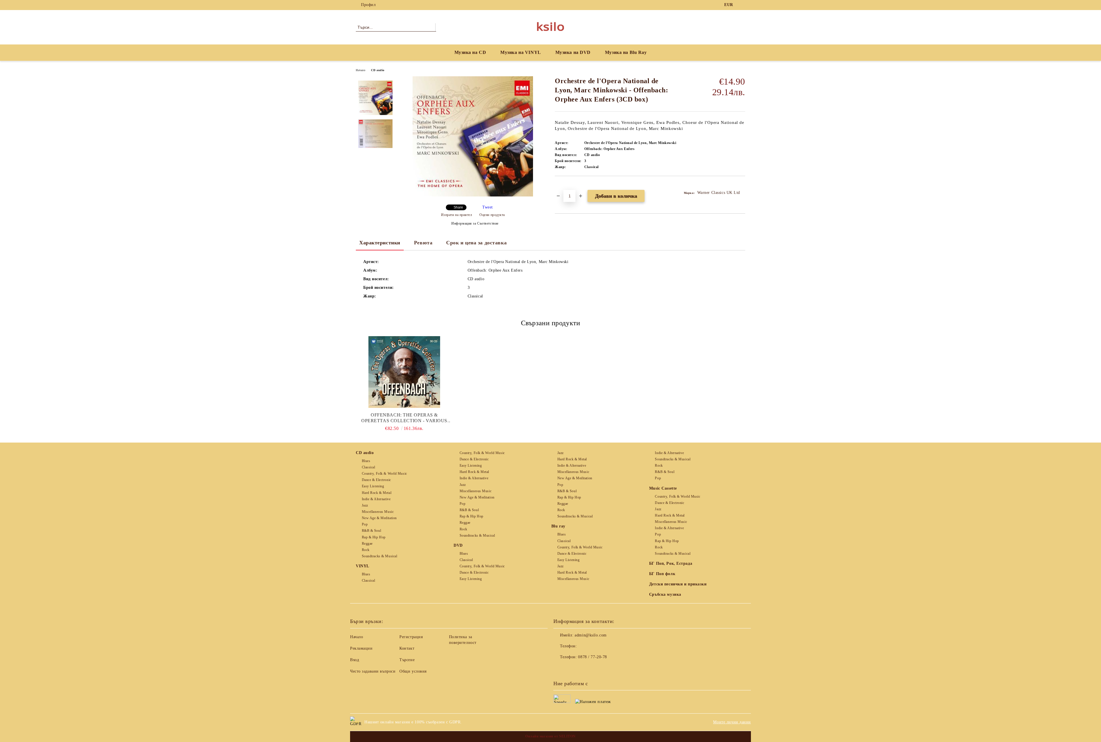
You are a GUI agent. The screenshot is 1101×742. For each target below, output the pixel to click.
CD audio (377, 70)
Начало (360, 70)
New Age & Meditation (379, 518)
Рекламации (361, 648)
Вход (354, 660)
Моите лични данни (732, 722)
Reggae (367, 544)
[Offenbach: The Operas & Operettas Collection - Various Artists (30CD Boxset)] (404, 372)
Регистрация (411, 637)
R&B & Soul (371, 531)
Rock (366, 550)
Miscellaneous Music (378, 512)
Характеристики (379, 243)
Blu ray (558, 526)
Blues (366, 461)
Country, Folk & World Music (384, 474)
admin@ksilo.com (590, 635)
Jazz (365, 505)
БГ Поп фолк (662, 574)
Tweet (487, 207)
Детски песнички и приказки (678, 584)
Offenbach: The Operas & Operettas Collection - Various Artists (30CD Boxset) (404, 418)
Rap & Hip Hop (374, 537)
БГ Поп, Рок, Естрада (670, 563)
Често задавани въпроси (372, 671)
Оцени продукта (492, 215)
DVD (458, 545)
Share (458, 207)
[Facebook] (742, 5)
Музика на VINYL (520, 52)
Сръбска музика (665, 594)
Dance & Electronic (376, 480)
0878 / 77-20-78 (592, 657)
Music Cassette (663, 488)
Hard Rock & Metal (376, 493)
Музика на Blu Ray (626, 52)
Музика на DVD (573, 52)
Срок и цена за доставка (476, 243)
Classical (368, 467)
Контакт (406, 648)
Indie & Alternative (376, 499)
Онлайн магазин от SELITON (550, 736)
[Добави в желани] (566, 185)
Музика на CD (470, 52)
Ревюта (423, 243)
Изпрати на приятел (456, 215)
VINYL (362, 566)
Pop (365, 524)
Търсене (407, 660)
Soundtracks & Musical (379, 556)
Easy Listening (373, 486)
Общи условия (413, 671)
